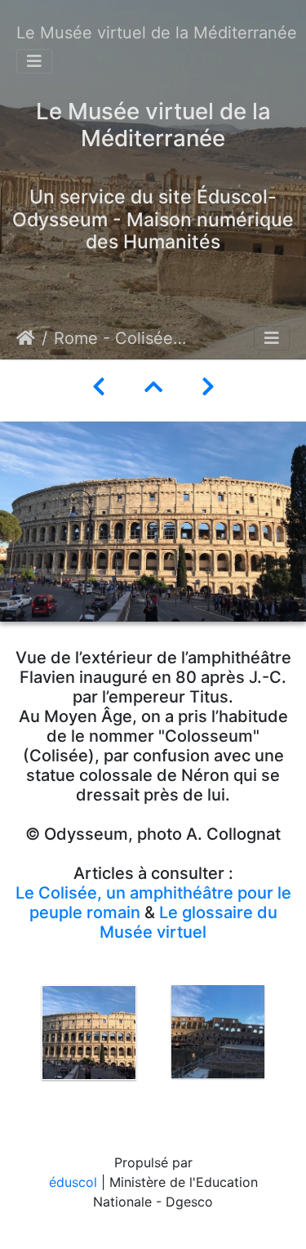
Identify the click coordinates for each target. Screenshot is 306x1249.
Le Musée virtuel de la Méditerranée (156, 32)
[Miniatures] (153, 386)
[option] (88, 1032)
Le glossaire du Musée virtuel (188, 922)
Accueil (25, 338)
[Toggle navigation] (34, 61)
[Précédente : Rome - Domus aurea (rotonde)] (99, 386)
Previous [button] (12, 1045)
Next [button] (294, 1045)
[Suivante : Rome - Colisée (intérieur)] (208, 386)
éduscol (73, 1182)
